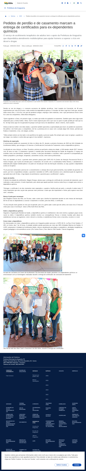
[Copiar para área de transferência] (81, 46)
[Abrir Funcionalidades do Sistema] (78, 3)
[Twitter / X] (69, 46)
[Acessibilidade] (65, 3)
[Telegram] (78, 46)
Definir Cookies (62, 465)
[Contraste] (62, 3)
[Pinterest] (75, 46)
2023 (20, 16)
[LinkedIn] (72, 46)
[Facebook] (66, 46)
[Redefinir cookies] (67, 3)
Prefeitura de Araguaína (16, 8)
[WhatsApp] (63, 46)
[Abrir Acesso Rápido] (70, 3)
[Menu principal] (5, 8)
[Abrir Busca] (81, 3)
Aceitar (76, 465)
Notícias (13, 16)
